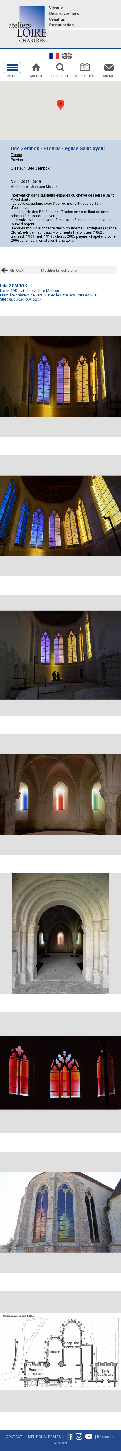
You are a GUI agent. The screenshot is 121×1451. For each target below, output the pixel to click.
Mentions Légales (44, 1437)
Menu (12, 76)
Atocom (60, 1443)
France (16, 155)
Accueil (36, 76)
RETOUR (17, 270)
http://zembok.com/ (25, 299)
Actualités (84, 76)
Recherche (60, 76)
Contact (109, 76)
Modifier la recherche (59, 270)
